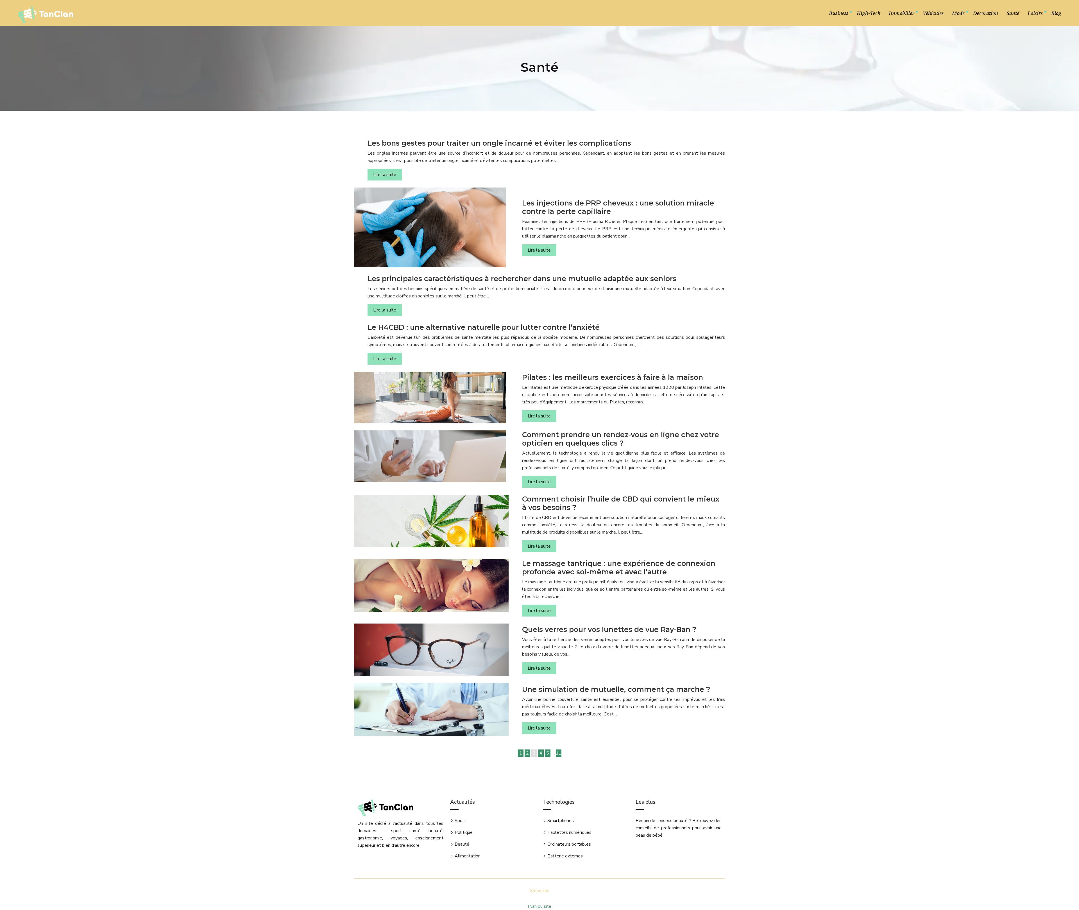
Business (838, 13)
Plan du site (539, 906)
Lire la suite (384, 174)
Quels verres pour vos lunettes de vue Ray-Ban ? (609, 629)
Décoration (985, 13)
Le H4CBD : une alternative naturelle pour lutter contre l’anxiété (484, 327)
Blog (1056, 13)
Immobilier (901, 13)
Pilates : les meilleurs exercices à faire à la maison (612, 377)
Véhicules (933, 13)
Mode (958, 13)
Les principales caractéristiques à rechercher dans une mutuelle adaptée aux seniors (522, 278)
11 (558, 753)
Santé (1013, 13)
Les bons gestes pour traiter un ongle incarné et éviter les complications (499, 143)
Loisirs (1035, 13)
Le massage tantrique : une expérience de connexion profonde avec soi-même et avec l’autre (618, 567)
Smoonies (539, 891)
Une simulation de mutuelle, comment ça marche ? (616, 689)
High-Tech (868, 13)
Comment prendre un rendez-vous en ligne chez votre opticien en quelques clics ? (620, 438)
